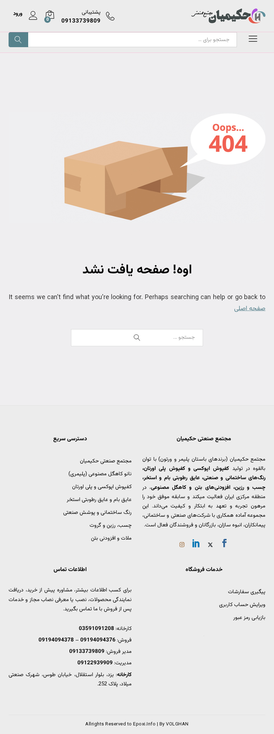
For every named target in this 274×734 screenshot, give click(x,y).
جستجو (18, 39)
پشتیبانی (91, 12)
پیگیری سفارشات (246, 592)
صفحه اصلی (249, 309)
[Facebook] (224, 544)
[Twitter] (210, 545)
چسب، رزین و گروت (111, 525)
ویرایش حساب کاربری (242, 605)
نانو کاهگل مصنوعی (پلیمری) (100, 474)
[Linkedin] (196, 544)
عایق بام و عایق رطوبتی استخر (99, 500)
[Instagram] (182, 546)
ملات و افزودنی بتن (111, 538)
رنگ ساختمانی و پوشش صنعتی (97, 513)
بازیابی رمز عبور (249, 618)
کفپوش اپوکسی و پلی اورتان (102, 487)
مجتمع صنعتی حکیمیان (106, 461)
